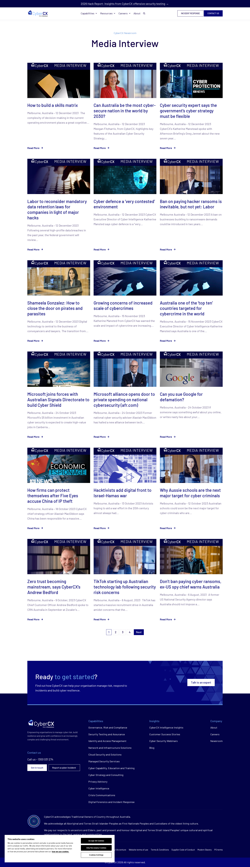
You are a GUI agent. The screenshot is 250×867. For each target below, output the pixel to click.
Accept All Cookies (96, 841)
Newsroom (216, 741)
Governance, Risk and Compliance (107, 727)
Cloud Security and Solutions (105, 754)
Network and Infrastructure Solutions (110, 747)
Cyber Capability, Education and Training (111, 768)
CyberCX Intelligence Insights (166, 727)
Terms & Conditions (160, 849)
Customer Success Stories (164, 734)
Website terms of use (138, 849)
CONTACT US (213, 13)
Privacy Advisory (97, 781)
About (137, 13)
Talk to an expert (201, 682)
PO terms (218, 849)
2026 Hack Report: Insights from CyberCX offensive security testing (123, 3)
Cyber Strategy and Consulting (105, 774)
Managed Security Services (104, 761)
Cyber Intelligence (98, 788)
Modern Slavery (204, 849)
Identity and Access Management (107, 741)
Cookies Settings (96, 855)
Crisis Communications (101, 795)
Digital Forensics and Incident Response (111, 802)
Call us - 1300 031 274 (40, 759)
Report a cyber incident (64, 767)
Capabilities (87, 13)
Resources (106, 13)
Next (139, 632)
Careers (123, 13)
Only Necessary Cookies (96, 848)
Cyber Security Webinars (163, 741)
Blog (151, 747)
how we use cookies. (60, 851)
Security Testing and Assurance (106, 734)
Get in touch (37, 767)
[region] (60, 848)
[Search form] (144, 13)
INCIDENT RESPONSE (190, 13)
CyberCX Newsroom (125, 33)
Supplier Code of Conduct (183, 849)
